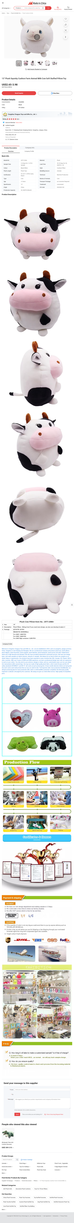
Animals (4, 1163)
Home (3, 13)
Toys (8, 13)
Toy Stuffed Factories (40, 1197)
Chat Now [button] (56, 93)
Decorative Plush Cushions (23, 1189)
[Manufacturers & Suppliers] (37, 3)
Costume (57, 1170)
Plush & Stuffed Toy (15, 13)
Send (17, 1114)
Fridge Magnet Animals (61, 1166)
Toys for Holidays (24, 1166)
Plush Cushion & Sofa (27, 13)
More (3, 1209)
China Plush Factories (9, 1197)
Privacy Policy (63, 1216)
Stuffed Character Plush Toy (61, 1202)
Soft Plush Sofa (7, 1189)
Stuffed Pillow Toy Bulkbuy (27, 1206)
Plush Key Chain (41, 1170)
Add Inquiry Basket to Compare (37, 69)
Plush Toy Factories (24, 1197)
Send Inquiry (19, 93)
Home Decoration (7, 1166)
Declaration (55, 1216)
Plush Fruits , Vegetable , (61, 1163)
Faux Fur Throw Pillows (40, 1189)
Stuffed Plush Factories (56, 1197)
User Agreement (47, 1216)
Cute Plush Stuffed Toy (9, 1206)
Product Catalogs (27, 1159)
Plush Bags (22, 1163)
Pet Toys (4, 1170)
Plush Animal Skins (24, 1170)
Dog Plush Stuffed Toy (44, 1202)
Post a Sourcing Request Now (53, 1114)
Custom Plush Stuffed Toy (26, 1202)
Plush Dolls (40, 1166)
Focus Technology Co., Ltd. (25, 1216)
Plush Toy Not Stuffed (9, 1202)
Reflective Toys (41, 1163)
